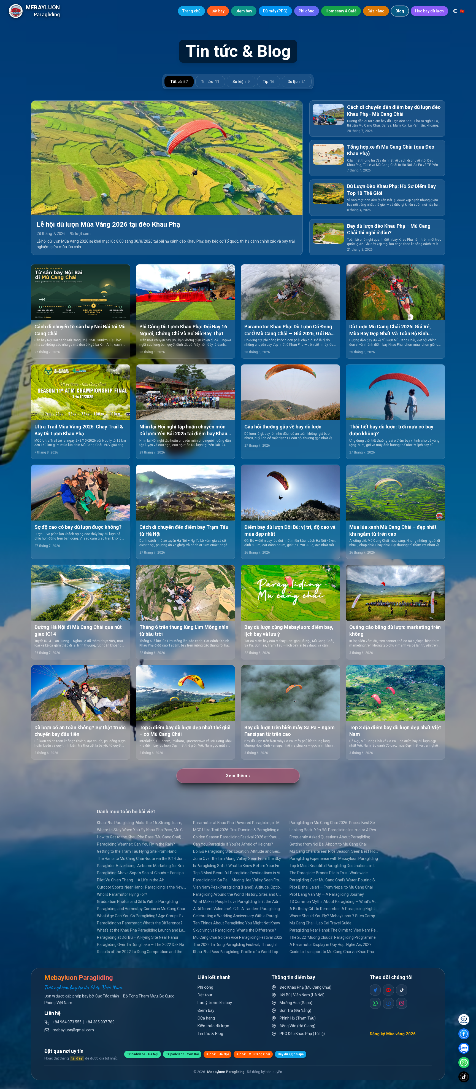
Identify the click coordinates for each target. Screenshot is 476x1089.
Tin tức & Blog (210, 1033)
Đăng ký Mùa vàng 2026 (393, 1033)
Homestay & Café (341, 11)
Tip (268, 81)
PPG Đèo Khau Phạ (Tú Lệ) (302, 1033)
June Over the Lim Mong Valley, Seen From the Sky (237, 858)
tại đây (77, 1058)
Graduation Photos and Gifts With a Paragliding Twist (141, 901)
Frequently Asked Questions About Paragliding (330, 837)
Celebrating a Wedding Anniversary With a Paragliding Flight (238, 916)
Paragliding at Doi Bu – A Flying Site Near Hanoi (137, 937)
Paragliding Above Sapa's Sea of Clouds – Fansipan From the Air (141, 873)
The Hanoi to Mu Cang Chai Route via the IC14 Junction (141, 858)
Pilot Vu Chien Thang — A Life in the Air (130, 880)
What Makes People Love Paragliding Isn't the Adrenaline (238, 901)
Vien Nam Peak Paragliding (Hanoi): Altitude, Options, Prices (238, 887)
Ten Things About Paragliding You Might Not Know (236, 923)
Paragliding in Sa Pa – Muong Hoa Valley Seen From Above (238, 880)
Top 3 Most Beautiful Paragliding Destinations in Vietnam (238, 873)
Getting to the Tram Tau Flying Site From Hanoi (137, 851)
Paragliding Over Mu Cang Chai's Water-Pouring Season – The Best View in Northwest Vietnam (334, 880)
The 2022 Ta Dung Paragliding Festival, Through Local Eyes (238, 944)
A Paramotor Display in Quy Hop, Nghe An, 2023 (331, 944)
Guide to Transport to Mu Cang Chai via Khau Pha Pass (334, 951)
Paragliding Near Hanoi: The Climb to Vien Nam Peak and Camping (334, 930)
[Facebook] (463, 1033)
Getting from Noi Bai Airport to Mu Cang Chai (328, 844)
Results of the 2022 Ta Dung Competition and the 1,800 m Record (141, 951)
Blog (400, 11)
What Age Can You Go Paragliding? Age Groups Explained (141, 916)
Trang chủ (191, 11)
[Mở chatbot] (463, 1019)
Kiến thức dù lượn (213, 1025)
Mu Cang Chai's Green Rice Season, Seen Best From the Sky (334, 851)
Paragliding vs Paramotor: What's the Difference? (139, 923)
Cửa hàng (376, 11)
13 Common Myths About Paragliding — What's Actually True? (334, 901)
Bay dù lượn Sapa (291, 1054)
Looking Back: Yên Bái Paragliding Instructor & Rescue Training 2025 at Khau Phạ (334, 830)
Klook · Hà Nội (217, 1054)
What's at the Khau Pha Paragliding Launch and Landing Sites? (141, 930)
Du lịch (297, 81)
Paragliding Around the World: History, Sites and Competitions (238, 894)
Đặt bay (218, 11)
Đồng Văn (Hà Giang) (297, 1026)
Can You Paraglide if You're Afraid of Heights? (233, 844)
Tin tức (210, 81)
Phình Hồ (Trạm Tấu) (298, 1018)
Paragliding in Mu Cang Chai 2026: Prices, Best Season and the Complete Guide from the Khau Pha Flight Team (334, 822)
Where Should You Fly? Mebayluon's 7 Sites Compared (334, 916)
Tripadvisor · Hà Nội (142, 1054)
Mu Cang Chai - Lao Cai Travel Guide (320, 923)
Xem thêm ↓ (238, 775)
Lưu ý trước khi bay (215, 1002)
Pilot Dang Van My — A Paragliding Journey (327, 894)
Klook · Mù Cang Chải (253, 1054)
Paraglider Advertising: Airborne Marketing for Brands (141, 865)
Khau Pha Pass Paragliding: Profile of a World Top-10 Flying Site (238, 951)
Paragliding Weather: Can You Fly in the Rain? (136, 844)
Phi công (307, 11)
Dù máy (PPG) (275, 11)
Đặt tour (205, 995)
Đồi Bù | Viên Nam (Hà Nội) (302, 995)
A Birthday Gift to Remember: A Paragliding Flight (332, 908)
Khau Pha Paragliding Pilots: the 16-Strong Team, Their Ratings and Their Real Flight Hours (141, 822)
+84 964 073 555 (67, 1022)
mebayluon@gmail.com (73, 1030)
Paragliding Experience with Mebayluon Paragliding (334, 858)
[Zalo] (463, 1048)
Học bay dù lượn (429, 11)
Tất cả (179, 81)
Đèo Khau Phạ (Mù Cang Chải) (305, 987)
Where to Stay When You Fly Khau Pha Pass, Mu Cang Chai (141, 830)
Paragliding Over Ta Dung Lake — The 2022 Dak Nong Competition (141, 944)
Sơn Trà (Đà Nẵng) (295, 1010)
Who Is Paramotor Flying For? (122, 894)
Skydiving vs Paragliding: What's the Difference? (234, 930)
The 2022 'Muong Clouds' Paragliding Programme (333, 937)
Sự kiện (241, 81)
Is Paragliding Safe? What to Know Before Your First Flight (238, 865)
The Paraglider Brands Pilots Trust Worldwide (329, 873)
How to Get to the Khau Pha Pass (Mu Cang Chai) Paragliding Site (141, 837)
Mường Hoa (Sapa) (296, 1003)
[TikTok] (463, 1076)
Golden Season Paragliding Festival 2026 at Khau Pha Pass (238, 837)
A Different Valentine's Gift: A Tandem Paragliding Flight (238, 908)
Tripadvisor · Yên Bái (182, 1054)
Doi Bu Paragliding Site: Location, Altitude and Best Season (238, 851)
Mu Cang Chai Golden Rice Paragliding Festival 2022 (237, 937)
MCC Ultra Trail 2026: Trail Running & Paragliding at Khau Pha (238, 830)
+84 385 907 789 (100, 1022)
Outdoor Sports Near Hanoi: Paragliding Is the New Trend (141, 887)
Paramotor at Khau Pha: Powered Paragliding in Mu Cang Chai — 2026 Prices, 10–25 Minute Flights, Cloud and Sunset (238, 822)
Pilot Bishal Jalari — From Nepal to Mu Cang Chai (331, 887)
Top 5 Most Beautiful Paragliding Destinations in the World (334, 865)
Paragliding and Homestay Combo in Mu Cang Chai (141, 908)
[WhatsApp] (463, 1062)
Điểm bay (244, 11)
